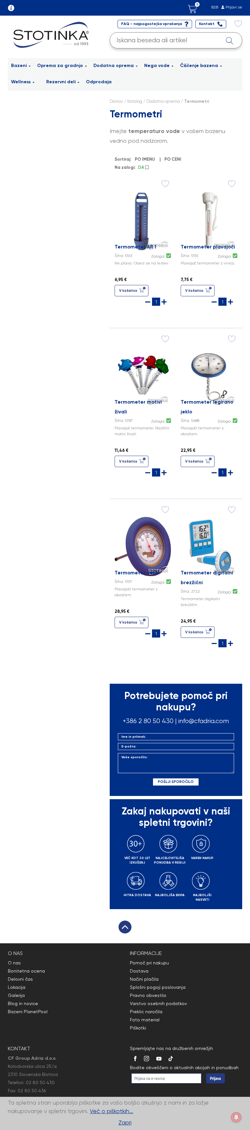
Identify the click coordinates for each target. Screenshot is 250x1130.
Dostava (139, 971)
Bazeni (19, 65)
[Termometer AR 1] (143, 219)
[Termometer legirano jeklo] (209, 374)
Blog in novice (23, 1003)
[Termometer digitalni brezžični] (209, 545)
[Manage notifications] (236, 1117)
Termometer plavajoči (208, 247)
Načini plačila (144, 979)
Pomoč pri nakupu (149, 962)
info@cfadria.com (203, 721)
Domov (116, 101)
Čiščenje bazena (199, 65)
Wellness (21, 82)
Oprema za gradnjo (60, 65)
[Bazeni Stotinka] (52, 34)
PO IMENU (145, 159)
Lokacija (16, 987)
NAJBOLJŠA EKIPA (170, 895)
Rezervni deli (61, 82)
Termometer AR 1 (135, 247)
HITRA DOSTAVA (137, 895)
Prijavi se (234, 7)
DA (141, 167)
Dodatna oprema (113, 65)
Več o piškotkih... (111, 1111)
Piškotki (138, 1027)
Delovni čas (20, 979)
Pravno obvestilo (148, 995)
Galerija (16, 995)
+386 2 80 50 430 (148, 721)
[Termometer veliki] (143, 545)
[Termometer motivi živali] (143, 374)
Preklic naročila (146, 1011)
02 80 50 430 (40, 1082)
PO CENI (172, 159)
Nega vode (157, 65)
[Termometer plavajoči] (209, 219)
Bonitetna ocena (26, 971)
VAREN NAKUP (202, 858)
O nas (14, 962)
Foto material (145, 1019)
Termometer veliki (137, 573)
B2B (214, 7)
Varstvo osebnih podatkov (158, 1003)
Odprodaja (99, 82)
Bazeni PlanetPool (28, 1011)
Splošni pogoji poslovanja (158, 987)
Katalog (134, 101)
